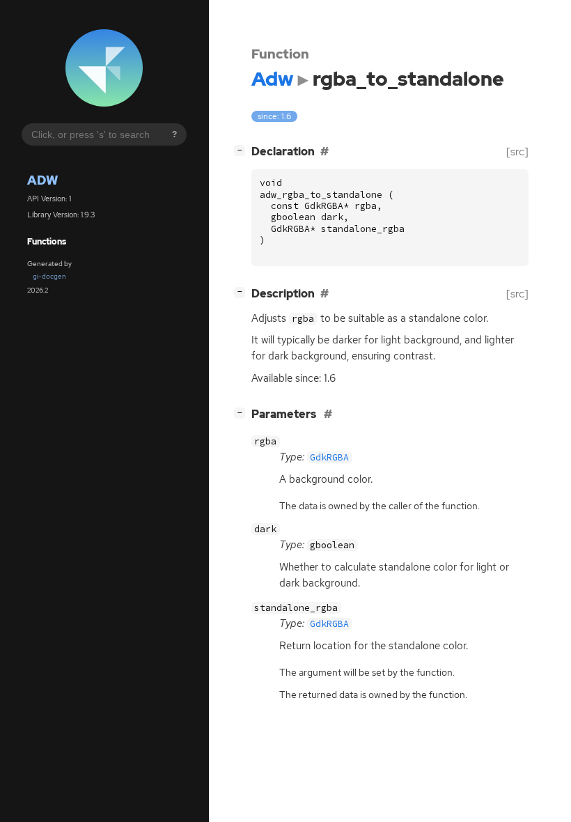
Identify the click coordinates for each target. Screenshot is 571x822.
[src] (517, 151)
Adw (42, 180)
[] (242, 149)
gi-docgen (49, 276)
